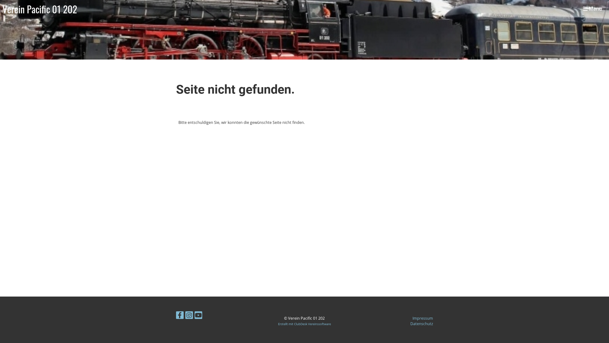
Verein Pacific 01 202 (39, 9)
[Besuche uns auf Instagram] (189, 316)
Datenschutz (421, 323)
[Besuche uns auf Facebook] (180, 316)
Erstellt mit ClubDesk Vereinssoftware (304, 324)
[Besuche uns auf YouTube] (198, 316)
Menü (595, 9)
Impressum (423, 318)
